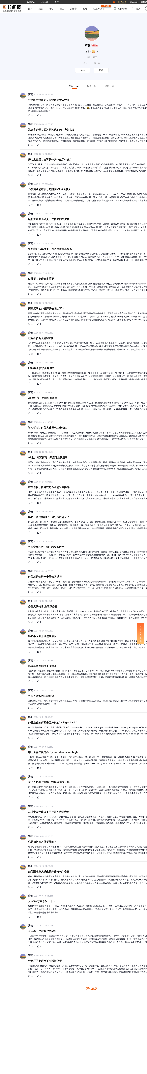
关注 (82, 70)
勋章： (89, 51)
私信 (101, 70)
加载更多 (92, 988)
